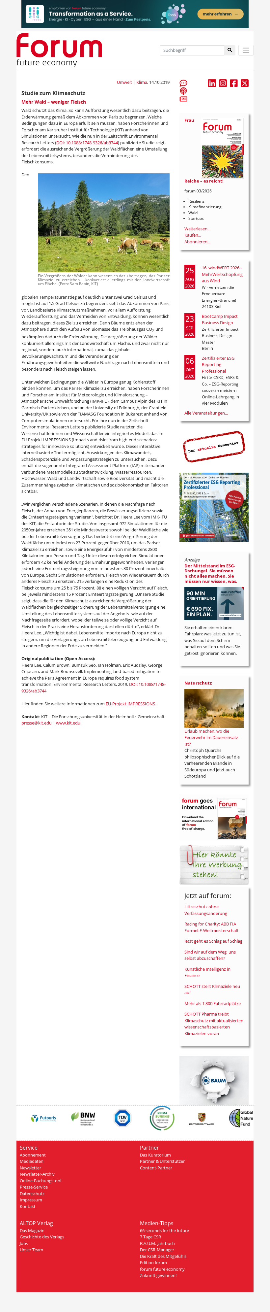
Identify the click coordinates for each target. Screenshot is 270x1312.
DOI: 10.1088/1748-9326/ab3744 (87, 143)
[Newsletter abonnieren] (183, 99)
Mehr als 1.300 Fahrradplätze (212, 1003)
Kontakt (28, 1206)
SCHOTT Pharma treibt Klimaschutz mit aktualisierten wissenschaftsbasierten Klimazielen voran (213, 1023)
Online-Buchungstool (40, 1181)
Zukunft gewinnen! (158, 1275)
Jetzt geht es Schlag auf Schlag (213, 941)
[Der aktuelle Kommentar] (214, 447)
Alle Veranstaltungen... (206, 413)
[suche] (230, 50)
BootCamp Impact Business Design (220, 319)
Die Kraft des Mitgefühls (163, 1256)
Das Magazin (32, 1230)
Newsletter (30, 1168)
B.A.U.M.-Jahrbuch (157, 1243)
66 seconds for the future (164, 1230)
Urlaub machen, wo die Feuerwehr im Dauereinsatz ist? (211, 737)
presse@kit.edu (36, 723)
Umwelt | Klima (132, 82)
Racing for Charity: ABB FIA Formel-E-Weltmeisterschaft (211, 927)
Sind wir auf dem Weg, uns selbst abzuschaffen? (210, 955)
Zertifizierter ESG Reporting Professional (218, 364)
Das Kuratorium (155, 1155)
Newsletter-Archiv (37, 1174)
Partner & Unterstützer (162, 1161)
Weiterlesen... (197, 229)
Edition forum (153, 1262)
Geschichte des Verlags (42, 1237)
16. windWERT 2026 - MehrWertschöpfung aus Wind (222, 274)
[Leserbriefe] (183, 83)
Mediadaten (31, 1161)
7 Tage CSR (150, 1237)
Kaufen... (192, 235)
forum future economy (162, 1269)
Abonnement (33, 1155)
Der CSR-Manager (157, 1250)
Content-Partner (156, 1168)
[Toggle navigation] (246, 50)
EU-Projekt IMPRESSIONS (130, 704)
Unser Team (31, 1250)
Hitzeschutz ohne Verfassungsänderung (205, 910)
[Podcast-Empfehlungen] (183, 91)
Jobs (24, 1243)
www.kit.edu (68, 723)
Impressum (31, 1200)
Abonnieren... (197, 242)
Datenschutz (32, 1193)
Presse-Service (34, 1187)
